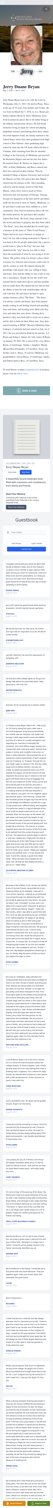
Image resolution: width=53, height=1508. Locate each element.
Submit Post (26, 549)
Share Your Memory (16, 507)
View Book (12, 472)
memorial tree (32, 369)
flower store (22, 373)
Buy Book (25, 472)
